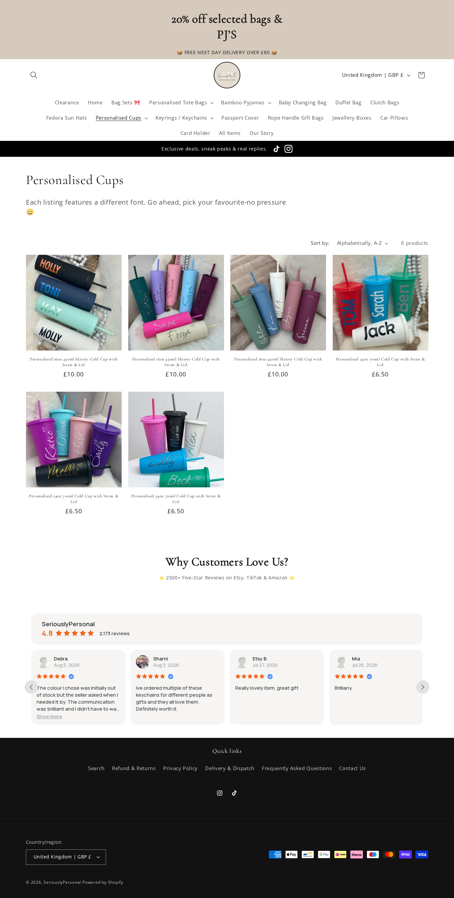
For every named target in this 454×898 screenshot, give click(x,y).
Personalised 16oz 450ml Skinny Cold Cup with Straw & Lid (73, 361)
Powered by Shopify (102, 882)
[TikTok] (277, 149)
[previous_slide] (31, 687)
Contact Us (352, 768)
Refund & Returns (134, 768)
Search (96, 768)
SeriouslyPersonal (62, 882)
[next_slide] (422, 687)
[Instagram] (288, 149)
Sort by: (320, 243)
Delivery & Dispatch (230, 768)
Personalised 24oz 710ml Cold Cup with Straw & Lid (380, 361)
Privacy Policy (180, 768)
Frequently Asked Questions (297, 768)
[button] (34, 75)
